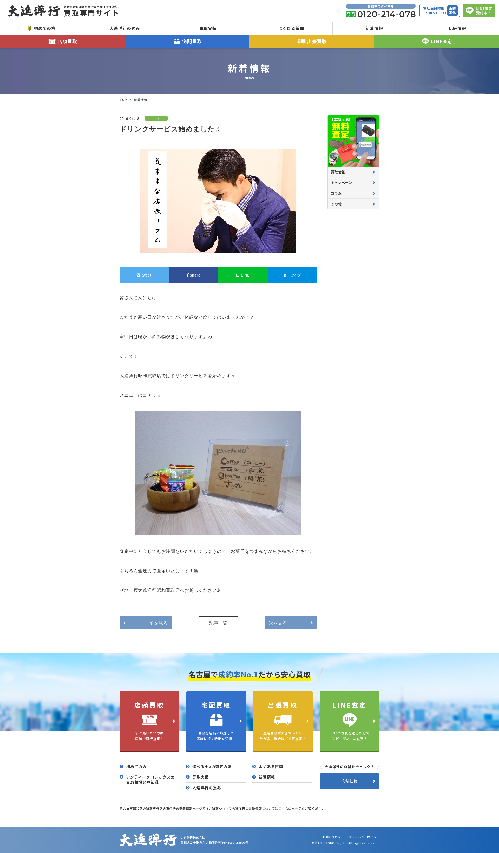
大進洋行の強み (124, 28)
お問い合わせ (332, 837)
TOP (123, 99)
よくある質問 (291, 28)
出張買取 (316, 41)
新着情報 (374, 28)
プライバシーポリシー (364, 837)
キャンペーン (341, 182)
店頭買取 (67, 41)
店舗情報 (457, 28)
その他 (336, 203)
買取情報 (338, 171)
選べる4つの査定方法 (212, 766)
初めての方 (45, 28)
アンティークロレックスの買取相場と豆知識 (150, 779)
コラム (336, 193)
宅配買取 (192, 41)
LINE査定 (441, 41)
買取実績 (208, 28)
